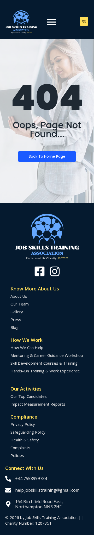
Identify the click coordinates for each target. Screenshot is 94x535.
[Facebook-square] (39, 271)
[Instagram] (54, 271)
